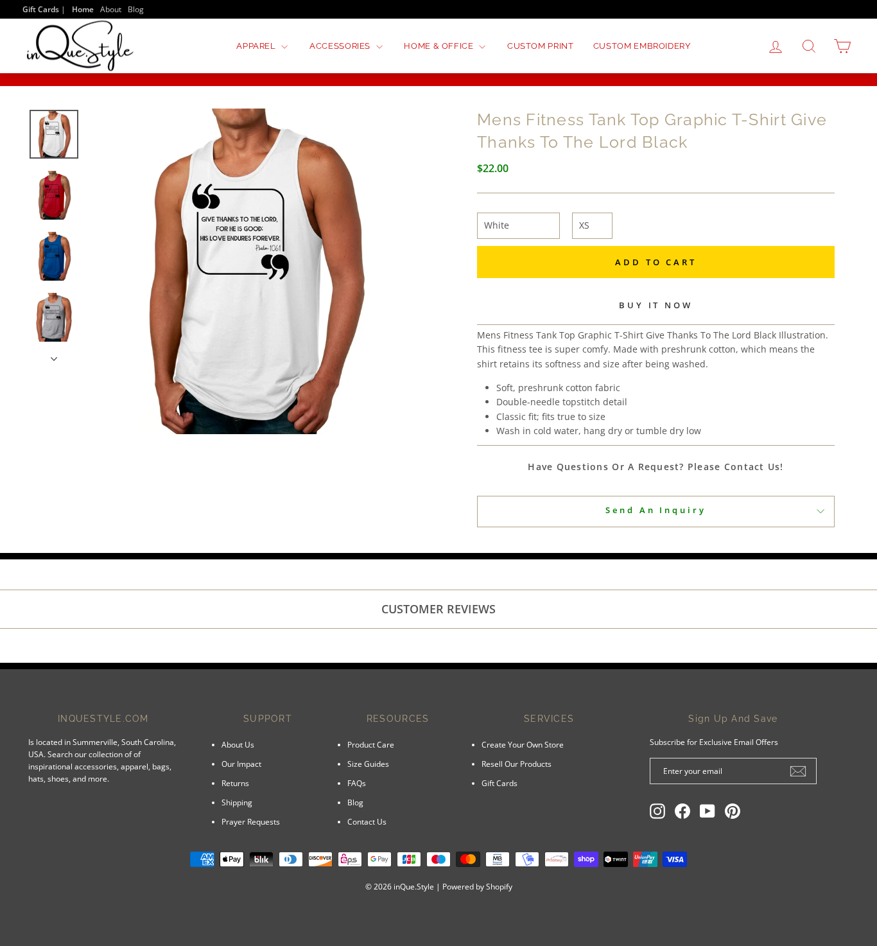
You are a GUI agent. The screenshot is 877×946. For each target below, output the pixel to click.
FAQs (356, 783)
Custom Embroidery (642, 46)
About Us (237, 744)
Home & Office (440, 46)
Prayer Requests (250, 821)
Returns (235, 783)
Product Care (370, 744)
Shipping (236, 802)
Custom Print (540, 46)
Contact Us (366, 821)
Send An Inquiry (656, 510)
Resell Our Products (516, 763)
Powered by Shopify (477, 886)
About (110, 9)
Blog (136, 9)
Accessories (341, 46)
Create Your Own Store (523, 744)
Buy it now (656, 305)
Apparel (257, 46)
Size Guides (368, 763)
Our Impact (241, 763)
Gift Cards (499, 783)
